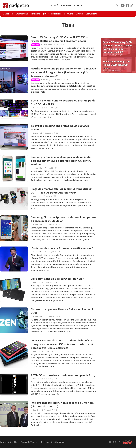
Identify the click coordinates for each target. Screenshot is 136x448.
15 (59, 224)
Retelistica (56, 13)
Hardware (35, 13)
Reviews (66, 5)
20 (57, 133)
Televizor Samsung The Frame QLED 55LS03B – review (116, 65)
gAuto (46, 13)
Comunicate (91, 13)
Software (68, 13)
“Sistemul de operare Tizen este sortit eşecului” (62, 248)
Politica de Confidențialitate (53, 442)
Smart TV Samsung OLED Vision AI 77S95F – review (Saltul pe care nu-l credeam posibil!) (117, 47)
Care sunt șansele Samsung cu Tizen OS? (57, 279)
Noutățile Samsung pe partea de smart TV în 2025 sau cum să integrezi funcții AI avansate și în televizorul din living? (63, 72)
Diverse (79, 13)
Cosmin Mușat (38, 168)
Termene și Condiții (8, 442)
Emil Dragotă (47, 79)
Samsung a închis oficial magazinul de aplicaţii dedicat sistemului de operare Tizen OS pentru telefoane (61, 160)
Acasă (54, 5)
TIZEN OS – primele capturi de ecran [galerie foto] (63, 375)
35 (59, 108)
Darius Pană (47, 44)
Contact (80, 5)
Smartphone (22, 13)
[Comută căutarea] (117, 5)
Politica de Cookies (29, 442)
